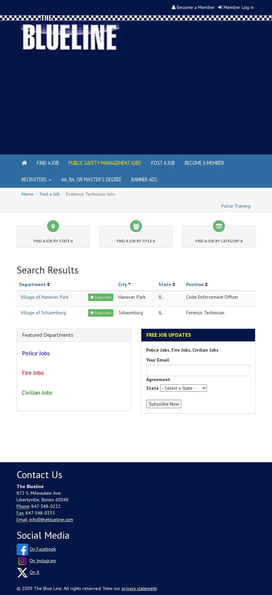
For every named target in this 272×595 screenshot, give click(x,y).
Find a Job (48, 163)
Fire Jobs (33, 372)
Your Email (157, 360)
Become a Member (196, 7)
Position (195, 284)
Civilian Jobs (37, 392)
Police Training (235, 206)
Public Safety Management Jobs (105, 163)
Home (28, 194)
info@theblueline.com (51, 519)
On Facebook (43, 549)
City (122, 284)
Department (32, 284)
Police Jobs (36, 353)
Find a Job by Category (217, 240)
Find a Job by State (52, 240)
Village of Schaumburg (43, 313)
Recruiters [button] (35, 179)
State (165, 284)
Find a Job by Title (135, 240)
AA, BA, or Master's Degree (91, 179)
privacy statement (139, 588)
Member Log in (239, 7)
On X (34, 572)
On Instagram (43, 561)
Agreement (158, 379)
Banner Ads (144, 179)
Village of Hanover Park (44, 297)
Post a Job (163, 163)
